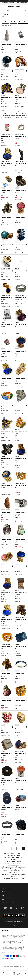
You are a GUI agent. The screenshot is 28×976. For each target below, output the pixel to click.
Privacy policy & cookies (13, 925)
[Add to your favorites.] (12, 44)
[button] (25, 7)
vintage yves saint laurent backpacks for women (14, 876)
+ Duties (20, 51)
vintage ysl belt (6, 869)
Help (3, 899)
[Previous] (10, 848)
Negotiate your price (6, 114)
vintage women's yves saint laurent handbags (14, 858)
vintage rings (11, 855)
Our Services (6, 888)
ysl (18, 855)
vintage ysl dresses (7, 867)
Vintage (8, 11)
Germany (22, 966)
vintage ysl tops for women (13, 863)
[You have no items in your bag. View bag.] (25, 7)
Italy (15, 967)
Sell (3, 895)
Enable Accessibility (14, 1)
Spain (13, 967)
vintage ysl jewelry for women (13, 853)
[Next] (17, 848)
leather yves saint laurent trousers (13, 871)
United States (16, 966)
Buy (3, 892)
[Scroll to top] (23, 848)
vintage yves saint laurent (13, 861)
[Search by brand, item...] (3, 6)
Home (3, 11)
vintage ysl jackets (13, 865)
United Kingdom (10, 966)
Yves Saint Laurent (18, 11)
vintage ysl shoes (20, 867)
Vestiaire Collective (9, 903)
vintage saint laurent (18, 869)
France (4, 966)
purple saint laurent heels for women (14, 878)
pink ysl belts (13, 873)
